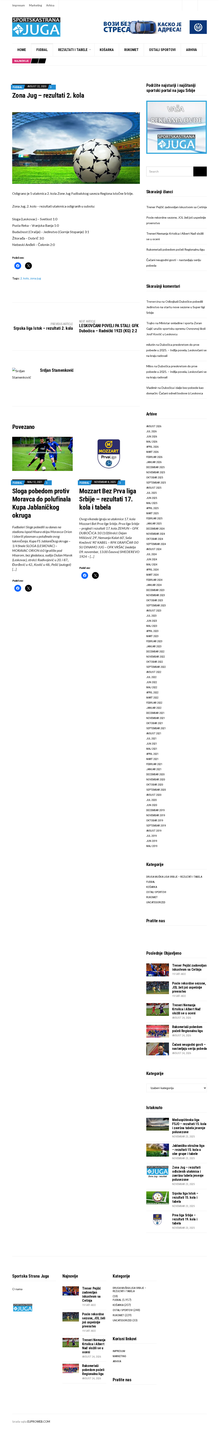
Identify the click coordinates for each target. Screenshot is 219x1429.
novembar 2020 (155, 779)
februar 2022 (154, 702)
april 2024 (152, 569)
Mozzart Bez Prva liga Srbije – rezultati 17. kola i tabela (107, 499)
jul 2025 (151, 492)
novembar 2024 (155, 533)
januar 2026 (153, 462)
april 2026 (152, 446)
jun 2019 (151, 840)
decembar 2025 (155, 467)
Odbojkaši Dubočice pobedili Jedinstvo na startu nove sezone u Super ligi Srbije (175, 307)
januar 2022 (153, 707)
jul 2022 (151, 677)
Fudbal (42, 50)
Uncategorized (155, 902)
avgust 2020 (153, 794)
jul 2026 (151, 431)
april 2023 (152, 631)
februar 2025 (154, 518)
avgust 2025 (153, 487)
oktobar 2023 (154, 600)
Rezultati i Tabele (72, 50)
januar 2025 (153, 523)
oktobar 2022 (154, 661)
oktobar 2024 (154, 538)
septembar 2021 (156, 728)
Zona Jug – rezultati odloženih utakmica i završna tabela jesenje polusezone (188, 1173)
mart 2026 (152, 451)
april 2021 (152, 753)
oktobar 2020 (154, 784)
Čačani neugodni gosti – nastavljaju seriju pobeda (189, 1047)
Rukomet (131, 50)
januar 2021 (153, 769)
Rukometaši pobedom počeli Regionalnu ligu (175, 249)
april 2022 (152, 692)
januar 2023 (153, 646)
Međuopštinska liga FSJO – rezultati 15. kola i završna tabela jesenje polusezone (189, 1126)
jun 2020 (151, 805)
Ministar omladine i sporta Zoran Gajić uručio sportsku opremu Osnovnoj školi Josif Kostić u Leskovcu (176, 328)
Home (21, 50)
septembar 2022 (156, 666)
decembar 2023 (155, 590)
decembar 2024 (155, 528)
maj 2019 (151, 846)
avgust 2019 (153, 830)
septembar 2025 (156, 482)
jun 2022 (151, 682)
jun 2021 (151, 743)
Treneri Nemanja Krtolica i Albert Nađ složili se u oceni (186, 1009)
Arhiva (50, 5)
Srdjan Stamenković (57, 370)
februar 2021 (154, 764)
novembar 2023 (155, 595)
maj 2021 (151, 748)
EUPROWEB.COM (38, 1421)
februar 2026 (154, 457)
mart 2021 (152, 759)
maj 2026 (151, 441)
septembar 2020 (156, 789)
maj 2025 (151, 503)
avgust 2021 (153, 733)
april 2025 (152, 508)
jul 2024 (151, 554)
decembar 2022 (155, 651)
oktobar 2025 (154, 477)
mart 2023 (152, 636)
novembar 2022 (155, 656)
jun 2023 (151, 620)
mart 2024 (152, 574)
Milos (149, 366)
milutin (150, 344)
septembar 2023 (156, 605)
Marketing (35, 5)
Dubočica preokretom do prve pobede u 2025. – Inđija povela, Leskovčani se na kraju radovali (176, 350)
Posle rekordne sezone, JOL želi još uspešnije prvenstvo (189, 987)
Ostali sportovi (162, 50)
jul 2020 (151, 800)
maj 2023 (151, 625)
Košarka (107, 50)
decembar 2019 (155, 810)
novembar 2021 (155, 718)
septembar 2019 (156, 825)
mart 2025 (152, 513)
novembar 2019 (155, 815)
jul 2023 (151, 615)
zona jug (35, 278)
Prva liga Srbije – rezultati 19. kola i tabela (184, 1219)
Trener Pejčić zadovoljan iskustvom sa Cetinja (176, 207)
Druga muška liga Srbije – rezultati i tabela (174, 876)
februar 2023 (154, 641)
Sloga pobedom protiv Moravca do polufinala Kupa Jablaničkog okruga (41, 503)
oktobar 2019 (154, 820)
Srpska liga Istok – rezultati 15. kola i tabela (185, 1197)
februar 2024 (154, 579)
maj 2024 (151, 564)
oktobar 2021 (154, 723)
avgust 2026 (153, 426)
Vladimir (151, 387)
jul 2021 (151, 738)
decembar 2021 (155, 712)
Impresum (18, 5)
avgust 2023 (153, 610)
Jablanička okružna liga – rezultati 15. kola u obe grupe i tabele (188, 1150)
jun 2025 (151, 498)
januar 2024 (153, 585)
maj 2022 (151, 687)
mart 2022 (152, 697)
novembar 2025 (155, 472)
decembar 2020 (155, 774)
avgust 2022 (153, 672)
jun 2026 (151, 436)
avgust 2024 (153, 549)
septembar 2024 (156, 544)
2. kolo (24, 278)
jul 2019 (151, 835)
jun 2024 (151, 559)
